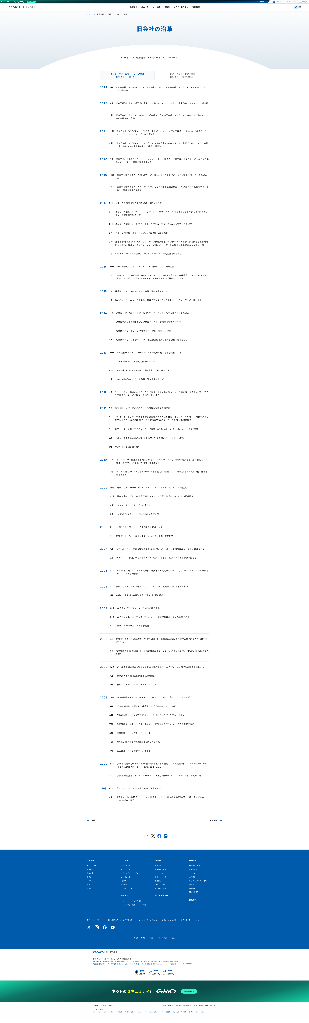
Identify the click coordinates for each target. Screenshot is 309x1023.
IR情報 (167, 7)
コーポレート (126, 877)
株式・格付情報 (160, 877)
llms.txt (198, 920)
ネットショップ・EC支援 (115, 1012)
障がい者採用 (194, 892)
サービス (156, 7)
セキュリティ (139, 1012)
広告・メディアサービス (130, 873)
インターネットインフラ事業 (131, 901)
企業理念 (90, 873)
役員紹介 (90, 888)
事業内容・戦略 (160, 869)
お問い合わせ (128, 920)
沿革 (110, 14)
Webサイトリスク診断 (150, 961)
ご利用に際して (113, 920)
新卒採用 (192, 885)
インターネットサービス (99, 1012)
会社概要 (90, 869)
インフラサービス (127, 869)
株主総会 (158, 881)
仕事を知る (193, 869)
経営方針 (158, 866)
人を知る (192, 877)
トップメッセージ (93, 866)
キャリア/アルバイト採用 (198, 881)
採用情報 (196, 7)
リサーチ (160, 1012)
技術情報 (193, 900)
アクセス (90, 881)
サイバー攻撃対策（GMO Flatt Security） (153, 964)
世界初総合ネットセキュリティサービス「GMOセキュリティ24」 (110, 961)
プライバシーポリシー (95, 920)
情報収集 (168, 1012)
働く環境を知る (194, 866)
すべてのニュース (127, 866)
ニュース (145, 7)
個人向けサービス (193, 1012)
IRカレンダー (160, 885)
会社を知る (193, 873)
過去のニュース (126, 888)
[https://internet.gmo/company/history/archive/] (166, 836)
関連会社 (90, 877)
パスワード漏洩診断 (136, 961)
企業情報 (133, 7)
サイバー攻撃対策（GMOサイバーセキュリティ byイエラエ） (123, 964)
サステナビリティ (181, 7)
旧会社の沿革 (121, 14)
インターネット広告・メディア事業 (134, 905)
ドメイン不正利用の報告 (146, 920)
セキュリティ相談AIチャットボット (168, 961)
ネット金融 (176, 1012)
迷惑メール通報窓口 (169, 920)
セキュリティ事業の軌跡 (185, 964)
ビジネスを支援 (129, 1012)
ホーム (89, 14)
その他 (202, 1012)
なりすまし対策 (171, 964)
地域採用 (192, 888)
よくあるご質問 (160, 888)
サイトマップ (185, 920)
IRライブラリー (160, 873)
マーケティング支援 (150, 1012)
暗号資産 (183, 1012)
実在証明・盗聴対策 (98, 964)
